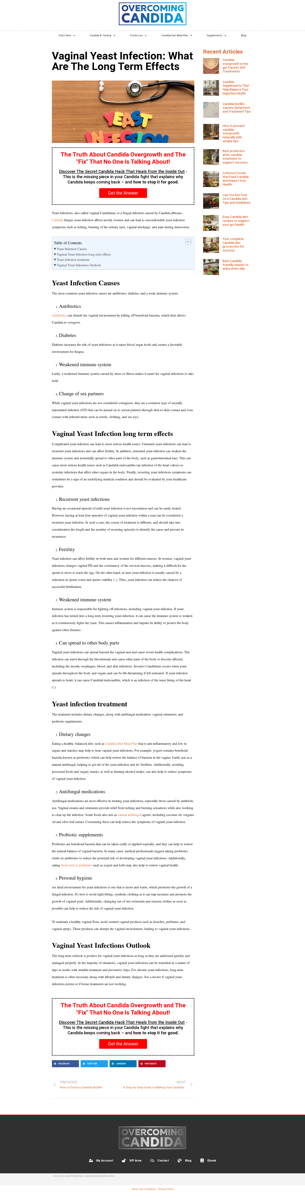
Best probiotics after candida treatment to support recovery (235, 156)
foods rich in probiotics (76, 865)
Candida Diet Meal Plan (175, 35)
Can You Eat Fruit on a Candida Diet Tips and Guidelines (236, 198)
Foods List (136, 35)
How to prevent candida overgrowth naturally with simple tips (234, 133)
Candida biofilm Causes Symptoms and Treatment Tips (237, 107)
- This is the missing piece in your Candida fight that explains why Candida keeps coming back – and (123, 177)
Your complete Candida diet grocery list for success (233, 244)
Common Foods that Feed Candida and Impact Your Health (236, 178)
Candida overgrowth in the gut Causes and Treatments (235, 65)
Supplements (214, 35)
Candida (57, 220)
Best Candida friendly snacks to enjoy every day (236, 264)
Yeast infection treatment (73, 259)
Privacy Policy (166, 1189)
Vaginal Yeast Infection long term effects (84, 254)
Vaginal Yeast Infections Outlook (79, 265)
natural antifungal (129, 814)
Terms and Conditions (143, 1189)
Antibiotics (59, 315)
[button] (65, 1063)
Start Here (65, 35)
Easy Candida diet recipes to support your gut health (236, 220)
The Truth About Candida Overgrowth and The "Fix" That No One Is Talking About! (123, 158)
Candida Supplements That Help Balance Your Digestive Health (236, 87)
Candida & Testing (100, 35)
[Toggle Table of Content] (187, 242)
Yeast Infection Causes (72, 249)
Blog (243, 35)
